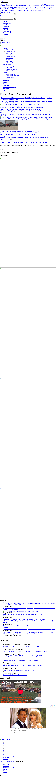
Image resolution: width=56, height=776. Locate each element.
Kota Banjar (9, 53)
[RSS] (3, 752)
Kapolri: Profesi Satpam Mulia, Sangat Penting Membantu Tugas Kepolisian (24, 142)
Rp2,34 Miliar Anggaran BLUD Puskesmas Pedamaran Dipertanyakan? (19, 131)
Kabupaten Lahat (10, 74)
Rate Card (6, 757)
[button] (15, 14)
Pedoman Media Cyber (9, 756)
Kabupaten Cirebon (11, 62)
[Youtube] (3, 748)
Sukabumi (8, 54)
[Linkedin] (3, 747)
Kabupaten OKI (10, 77)
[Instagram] (3, 745)
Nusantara (6, 72)
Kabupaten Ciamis (11, 56)
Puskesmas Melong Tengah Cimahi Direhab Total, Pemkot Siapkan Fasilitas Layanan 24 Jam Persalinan (28, 8)
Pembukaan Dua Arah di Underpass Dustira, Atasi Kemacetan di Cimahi (20, 134)
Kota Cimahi (9, 67)
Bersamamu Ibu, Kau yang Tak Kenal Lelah (15, 675)
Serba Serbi (6, 83)
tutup (2, 38)
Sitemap (5, 759)
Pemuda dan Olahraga (9, 87)
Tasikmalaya (9, 59)
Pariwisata (6, 88)
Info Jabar (6, 48)
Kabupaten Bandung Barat (13, 71)
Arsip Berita (6, 764)
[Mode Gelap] (0, 15)
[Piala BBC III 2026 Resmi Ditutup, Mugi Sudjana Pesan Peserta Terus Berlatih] (21, 107)
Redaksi (5, 754)
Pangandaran (9, 58)
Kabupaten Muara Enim (12, 75)
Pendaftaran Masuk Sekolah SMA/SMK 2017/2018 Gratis (18, 670)
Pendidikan (6, 80)
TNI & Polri (3, 139)
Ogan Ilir (8, 79)
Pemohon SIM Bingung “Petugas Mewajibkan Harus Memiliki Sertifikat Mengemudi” (26, 651)
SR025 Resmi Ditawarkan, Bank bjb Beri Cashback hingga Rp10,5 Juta (19, 106)
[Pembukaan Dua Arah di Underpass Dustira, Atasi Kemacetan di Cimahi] (20, 133)
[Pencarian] (0, 17)
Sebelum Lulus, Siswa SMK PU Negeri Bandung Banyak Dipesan (20, 660)
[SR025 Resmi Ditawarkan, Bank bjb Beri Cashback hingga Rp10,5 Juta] (19, 104)
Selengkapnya (4, 155)
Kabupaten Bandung (11, 69)
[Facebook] (3, 742)
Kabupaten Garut (10, 51)
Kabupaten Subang (11, 50)
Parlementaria (7, 85)
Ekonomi (5, 82)
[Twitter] (3, 744)
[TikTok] (3, 750)
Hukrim (5, 90)
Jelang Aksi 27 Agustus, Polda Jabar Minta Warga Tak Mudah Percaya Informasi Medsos (24, 137)
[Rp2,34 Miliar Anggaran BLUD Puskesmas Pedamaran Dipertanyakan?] (9, 129)
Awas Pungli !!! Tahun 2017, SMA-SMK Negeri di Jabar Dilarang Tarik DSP (22, 656)
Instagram (6, 766)
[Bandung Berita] (5, 12)
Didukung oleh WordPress (7, 761)
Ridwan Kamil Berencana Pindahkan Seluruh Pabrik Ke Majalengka (21, 646)
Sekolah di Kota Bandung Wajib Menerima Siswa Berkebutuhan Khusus (22, 665)
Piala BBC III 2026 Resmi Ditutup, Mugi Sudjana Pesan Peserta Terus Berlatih (23, 7)
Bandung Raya (7, 64)
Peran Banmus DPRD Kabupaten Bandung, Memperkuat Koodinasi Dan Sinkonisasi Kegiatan (27, 9)
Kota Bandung (10, 66)
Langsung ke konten (5, 1)
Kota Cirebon (9, 61)
